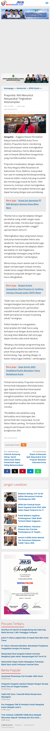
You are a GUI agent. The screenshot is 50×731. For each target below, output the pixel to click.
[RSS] (23, 445)
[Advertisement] (25, 45)
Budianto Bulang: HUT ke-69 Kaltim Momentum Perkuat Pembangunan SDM (30, 496)
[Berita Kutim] (12, 3)
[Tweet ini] (15, 471)
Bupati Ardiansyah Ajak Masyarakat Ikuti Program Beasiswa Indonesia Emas (36, 457)
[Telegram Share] (30, 471)
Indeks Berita (29, 725)
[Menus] (47, 3)
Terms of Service (7, 727)
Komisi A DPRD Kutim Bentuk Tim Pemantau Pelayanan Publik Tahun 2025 (31, 540)
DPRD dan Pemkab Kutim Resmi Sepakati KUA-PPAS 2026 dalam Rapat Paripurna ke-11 (32, 507)
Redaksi (18, 725)
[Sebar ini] (7, 471)
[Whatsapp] (38, 471)
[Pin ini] (22, 471)
